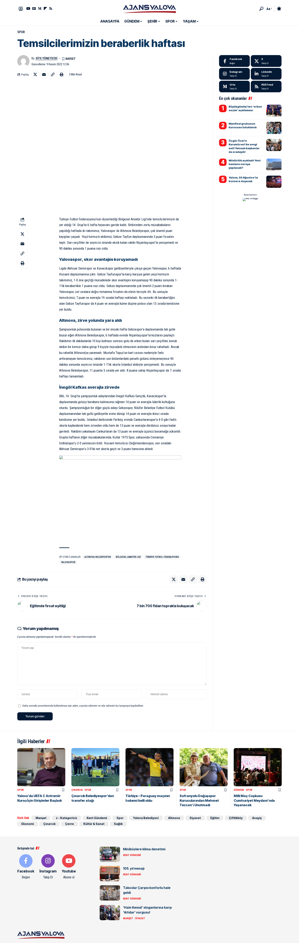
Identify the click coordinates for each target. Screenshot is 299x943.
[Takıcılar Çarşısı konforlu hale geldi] (110, 893)
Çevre (69, 824)
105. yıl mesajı (133, 868)
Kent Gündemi (97, 818)
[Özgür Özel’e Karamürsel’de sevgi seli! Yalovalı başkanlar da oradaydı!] (274, 145)
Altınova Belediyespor (97, 557)
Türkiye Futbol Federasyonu (162, 557)
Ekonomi (27, 824)
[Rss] (50, 8)
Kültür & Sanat (93, 824)
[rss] (266, 86)
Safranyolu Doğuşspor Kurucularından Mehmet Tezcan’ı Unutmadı (199, 800)
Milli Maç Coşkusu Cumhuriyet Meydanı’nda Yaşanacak (254, 800)
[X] (266, 61)
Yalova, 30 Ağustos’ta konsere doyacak (243, 179)
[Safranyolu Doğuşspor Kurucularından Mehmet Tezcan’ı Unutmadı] (204, 767)
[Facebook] (234, 61)
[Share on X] (35, 74)
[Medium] (234, 86)
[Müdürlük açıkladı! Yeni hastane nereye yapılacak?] (274, 165)
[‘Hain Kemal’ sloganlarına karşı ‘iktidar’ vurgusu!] (110, 912)
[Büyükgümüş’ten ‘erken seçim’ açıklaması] (274, 111)
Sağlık (118, 824)
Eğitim (214, 818)
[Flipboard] (45, 8)
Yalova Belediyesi (146, 818)
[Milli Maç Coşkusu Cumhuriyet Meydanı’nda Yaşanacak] (258, 767)
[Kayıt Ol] (20, 8)
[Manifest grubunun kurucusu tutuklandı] (274, 128)
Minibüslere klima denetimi (144, 849)
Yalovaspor (68, 562)
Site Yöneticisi (46, 58)
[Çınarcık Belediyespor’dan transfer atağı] (95, 767)
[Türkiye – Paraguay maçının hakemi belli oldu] (149, 767)
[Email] (44, 74)
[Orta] (40, 8)
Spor (21, 32)
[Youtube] (69, 867)
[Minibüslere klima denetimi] (110, 854)
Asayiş (257, 818)
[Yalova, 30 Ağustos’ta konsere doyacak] (274, 182)
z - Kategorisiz (66, 818)
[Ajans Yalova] (149, 8)
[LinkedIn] (266, 74)
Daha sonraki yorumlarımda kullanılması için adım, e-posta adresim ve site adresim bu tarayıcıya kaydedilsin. (83, 705)
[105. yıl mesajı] (110, 873)
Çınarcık (77, 789)
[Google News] (34, 8)
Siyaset (195, 818)
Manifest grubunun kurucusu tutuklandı (243, 125)
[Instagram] (234, 74)
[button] (261, 9)
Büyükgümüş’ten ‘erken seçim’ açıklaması (245, 108)
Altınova (174, 818)
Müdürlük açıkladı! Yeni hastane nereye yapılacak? (245, 164)
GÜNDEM (239, 789)
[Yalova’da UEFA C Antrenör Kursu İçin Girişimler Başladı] (41, 767)
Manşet (41, 818)
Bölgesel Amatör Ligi (128, 557)
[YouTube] (28, 8)
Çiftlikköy (236, 818)
